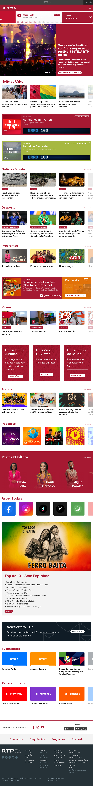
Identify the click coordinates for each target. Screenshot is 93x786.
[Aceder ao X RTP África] (60, 509)
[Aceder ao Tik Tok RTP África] (43, 509)
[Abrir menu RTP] (46, 2)
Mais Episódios (51, 296)
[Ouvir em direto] (8, 17)
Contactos (16, 739)
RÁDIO (27, 758)
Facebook (3, 757)
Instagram (10, 757)
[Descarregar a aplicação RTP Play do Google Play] (81, 728)
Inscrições (46, 374)
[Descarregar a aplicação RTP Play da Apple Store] (69, 728)
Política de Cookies (26, 778)
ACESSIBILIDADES (59, 763)
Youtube (13, 757)
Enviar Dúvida (15, 376)
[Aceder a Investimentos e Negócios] (32, 436)
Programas (58, 739)
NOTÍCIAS (28, 750)
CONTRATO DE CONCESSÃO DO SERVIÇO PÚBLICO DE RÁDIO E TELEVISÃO (78, 762)
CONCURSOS (44, 760)
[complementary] (57, 131)
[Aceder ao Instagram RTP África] (26, 509)
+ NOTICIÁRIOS (82, 117)
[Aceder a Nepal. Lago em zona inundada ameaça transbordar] (14, 180)
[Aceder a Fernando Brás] (71, 318)
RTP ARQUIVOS (29, 760)
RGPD (70, 768)
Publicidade (15, 780)
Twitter (6, 757)
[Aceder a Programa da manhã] (43, 256)
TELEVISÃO (28, 755)
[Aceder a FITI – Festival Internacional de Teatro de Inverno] (75, 436)
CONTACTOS (58, 750)
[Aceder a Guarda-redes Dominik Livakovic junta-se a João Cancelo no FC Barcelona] (43, 218)
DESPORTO (28, 753)
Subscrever (77, 631)
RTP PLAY (42, 750)
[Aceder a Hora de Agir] (71, 256)
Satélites (57, 765)
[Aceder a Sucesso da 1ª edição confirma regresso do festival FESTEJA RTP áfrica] (46, 50)
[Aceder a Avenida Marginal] (54, 436)
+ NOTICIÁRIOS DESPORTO (77, 143)
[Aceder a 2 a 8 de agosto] (46, 546)
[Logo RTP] (11, 751)
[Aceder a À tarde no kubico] (14, 256)
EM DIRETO (43, 753)
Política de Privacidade (10, 778)
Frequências (37, 739)
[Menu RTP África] (91, 8)
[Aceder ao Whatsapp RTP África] (77, 509)
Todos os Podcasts (75, 295)
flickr (16, 757)
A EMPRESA (72, 750)
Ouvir (8, 611)
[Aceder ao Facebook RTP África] (9, 509)
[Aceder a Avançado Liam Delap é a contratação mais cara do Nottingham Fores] (14, 218)
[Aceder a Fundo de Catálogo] (11, 436)
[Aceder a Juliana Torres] (43, 318)
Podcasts (77, 739)
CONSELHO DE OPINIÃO (76, 758)
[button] (44, 72)
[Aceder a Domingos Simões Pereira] (14, 318)
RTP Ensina (28, 763)
